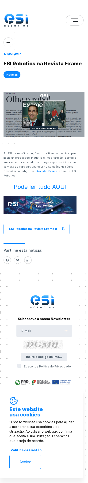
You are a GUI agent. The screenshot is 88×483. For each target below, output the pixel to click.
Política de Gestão (26, 450)
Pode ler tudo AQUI (40, 186)
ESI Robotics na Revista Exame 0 (33, 229)
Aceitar (25, 462)
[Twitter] (17, 260)
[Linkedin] (28, 260)
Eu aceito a (47, 366)
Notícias (12, 74)
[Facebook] (7, 260)
